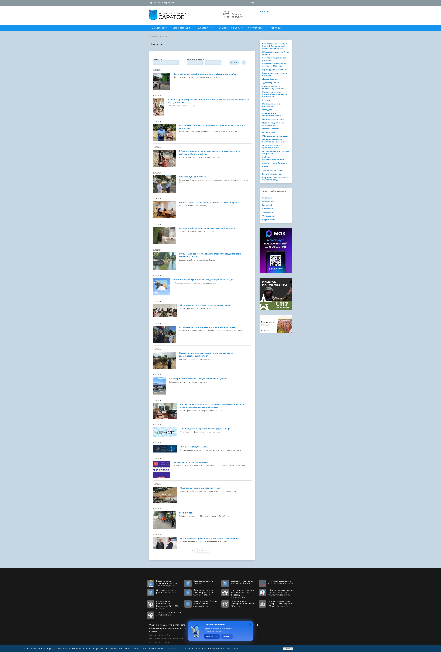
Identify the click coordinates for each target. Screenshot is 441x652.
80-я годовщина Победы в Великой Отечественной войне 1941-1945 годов (274, 46)
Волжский (267, 198)
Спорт (265, 167)
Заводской (267, 205)
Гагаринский (268, 201)
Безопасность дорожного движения (274, 59)
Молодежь (267, 110)
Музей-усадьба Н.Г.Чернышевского (271, 114)
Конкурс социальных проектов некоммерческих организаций (275, 94)
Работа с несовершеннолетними (273, 158)
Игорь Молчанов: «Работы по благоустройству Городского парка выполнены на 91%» (210, 255)
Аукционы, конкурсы (229, 28)
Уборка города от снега (273, 170)
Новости (163, 37)
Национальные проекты (273, 119)
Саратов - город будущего (274, 163)
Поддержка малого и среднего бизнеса (272, 146)
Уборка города (186, 513)
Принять (288, 649)
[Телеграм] (258, 625)
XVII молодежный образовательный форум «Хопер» (205, 429)
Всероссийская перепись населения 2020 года (274, 65)
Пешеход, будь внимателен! (192, 177)
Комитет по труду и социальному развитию (273, 87)
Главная (152, 37)
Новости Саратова (270, 129)
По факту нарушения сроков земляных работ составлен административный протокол (206, 354)
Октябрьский (268, 216)
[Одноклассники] (253, 625)
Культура (266, 100)
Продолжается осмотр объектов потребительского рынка (207, 327)
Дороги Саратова (270, 79)
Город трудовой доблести (274, 69)
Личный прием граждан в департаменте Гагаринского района (209, 202)
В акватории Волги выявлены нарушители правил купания (198, 379)
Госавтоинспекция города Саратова (274, 74)
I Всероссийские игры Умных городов (275, 53)
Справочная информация (161, 3)
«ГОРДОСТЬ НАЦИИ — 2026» (194, 447)
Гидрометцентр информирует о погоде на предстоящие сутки (203, 280)
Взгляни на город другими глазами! (190, 462)
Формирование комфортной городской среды (275, 178)
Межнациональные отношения (271, 105)
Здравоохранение (270, 83)
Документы (204, 28)
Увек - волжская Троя (272, 174)
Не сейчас (227, 636)
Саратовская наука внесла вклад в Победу (200, 488)
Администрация (181, 28)
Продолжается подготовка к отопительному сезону (205, 305)
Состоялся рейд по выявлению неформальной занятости (207, 228)
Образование (268, 132)
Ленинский (267, 212)
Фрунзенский (268, 219)
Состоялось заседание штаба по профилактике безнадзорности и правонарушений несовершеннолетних (212, 405)
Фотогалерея (255, 28)
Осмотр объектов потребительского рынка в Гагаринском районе (205, 74)
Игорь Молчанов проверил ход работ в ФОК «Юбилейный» (209, 538)
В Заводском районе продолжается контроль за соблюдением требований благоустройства (209, 152)
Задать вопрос (212, 636)
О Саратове (158, 28)
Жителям (264, 11)
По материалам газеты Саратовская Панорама (273, 141)
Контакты (276, 28)
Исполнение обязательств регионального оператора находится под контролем (212, 126)
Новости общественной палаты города (273, 124)
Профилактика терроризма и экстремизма (275, 152)
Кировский (267, 209)
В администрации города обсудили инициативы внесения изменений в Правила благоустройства (208, 101)
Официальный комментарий (275, 136)
